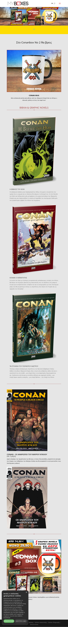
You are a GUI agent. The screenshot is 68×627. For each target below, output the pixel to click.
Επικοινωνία (34, 624)
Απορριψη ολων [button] (21, 621)
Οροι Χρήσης (29, 622)
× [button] (26, 592)
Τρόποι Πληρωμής (54, 622)
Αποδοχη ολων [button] (9, 621)
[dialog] (15, 607)
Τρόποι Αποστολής (41, 622)
